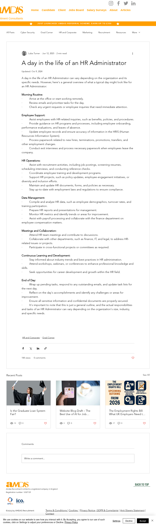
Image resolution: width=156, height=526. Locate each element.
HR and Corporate (67, 32)
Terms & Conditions (56, 510)
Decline (129, 520)
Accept (143, 520)
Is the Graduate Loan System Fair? (27, 412)
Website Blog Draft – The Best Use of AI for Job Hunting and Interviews (75, 412)
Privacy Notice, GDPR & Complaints (99, 510)
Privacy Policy (71, 522)
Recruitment (104, 32)
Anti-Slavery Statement (132, 510)
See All (146, 374)
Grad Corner (47, 32)
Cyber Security (28, 32)
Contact (50, 513)
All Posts (10, 32)
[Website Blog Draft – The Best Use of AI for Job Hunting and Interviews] (78, 393)
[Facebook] (118, 3)
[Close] (152, 521)
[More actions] (132, 53)
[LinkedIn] (133, 3)
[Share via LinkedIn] (38, 348)
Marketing (87, 32)
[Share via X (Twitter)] (30, 348)
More (134, 32)
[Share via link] (45, 348)
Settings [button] (116, 520)
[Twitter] (126, 3)
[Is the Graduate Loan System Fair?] (29, 393)
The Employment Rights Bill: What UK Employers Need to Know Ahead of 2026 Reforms (127, 412)
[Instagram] (111, 3)
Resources (121, 32)
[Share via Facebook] (23, 348)
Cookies (73, 510)
